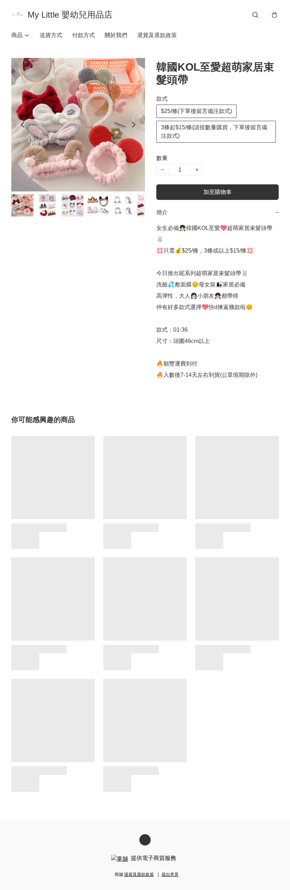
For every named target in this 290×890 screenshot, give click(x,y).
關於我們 (116, 35)
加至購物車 (217, 192)
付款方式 (83, 35)
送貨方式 (51, 35)
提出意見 (170, 874)
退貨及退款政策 (157, 35)
